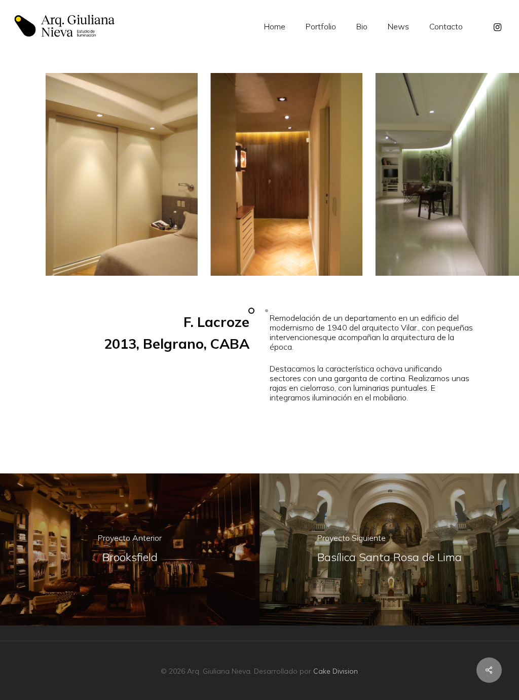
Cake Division (335, 671)
